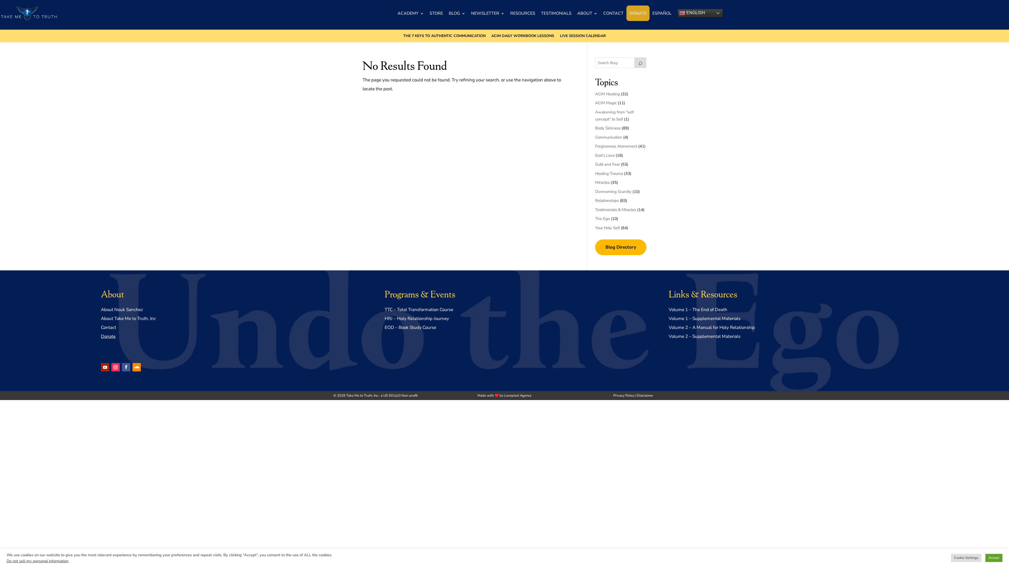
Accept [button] (994, 557)
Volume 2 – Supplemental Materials (704, 336)
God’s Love (605, 155)
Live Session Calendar (583, 36)
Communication (608, 137)
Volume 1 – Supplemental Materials (704, 319)
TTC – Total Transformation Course (419, 310)
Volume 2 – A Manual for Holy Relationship (712, 327)
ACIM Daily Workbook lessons (522, 36)
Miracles (602, 182)
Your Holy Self (607, 227)
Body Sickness (608, 128)
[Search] (640, 62)
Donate (638, 13)
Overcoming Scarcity (613, 191)
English (695, 12)
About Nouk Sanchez (122, 310)
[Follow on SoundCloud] (136, 367)
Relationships (607, 200)
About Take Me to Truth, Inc (128, 319)
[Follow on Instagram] (115, 367)
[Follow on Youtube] (105, 367)
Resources (522, 13)
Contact (613, 13)
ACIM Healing (607, 94)
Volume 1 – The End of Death (698, 310)
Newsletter (485, 13)
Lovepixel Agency (518, 395)
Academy (408, 13)
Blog (454, 13)
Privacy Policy (624, 395)
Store (436, 13)
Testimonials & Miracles (615, 209)
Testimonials (556, 13)
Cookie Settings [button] (966, 557)
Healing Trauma (609, 173)
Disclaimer (645, 395)
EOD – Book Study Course (410, 327)
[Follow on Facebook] (126, 367)
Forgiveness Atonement (616, 146)
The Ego (602, 218)
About (584, 13)
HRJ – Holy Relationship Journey (417, 319)
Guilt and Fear (607, 164)
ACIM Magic (606, 103)
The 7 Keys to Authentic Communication (444, 36)
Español (662, 13)
